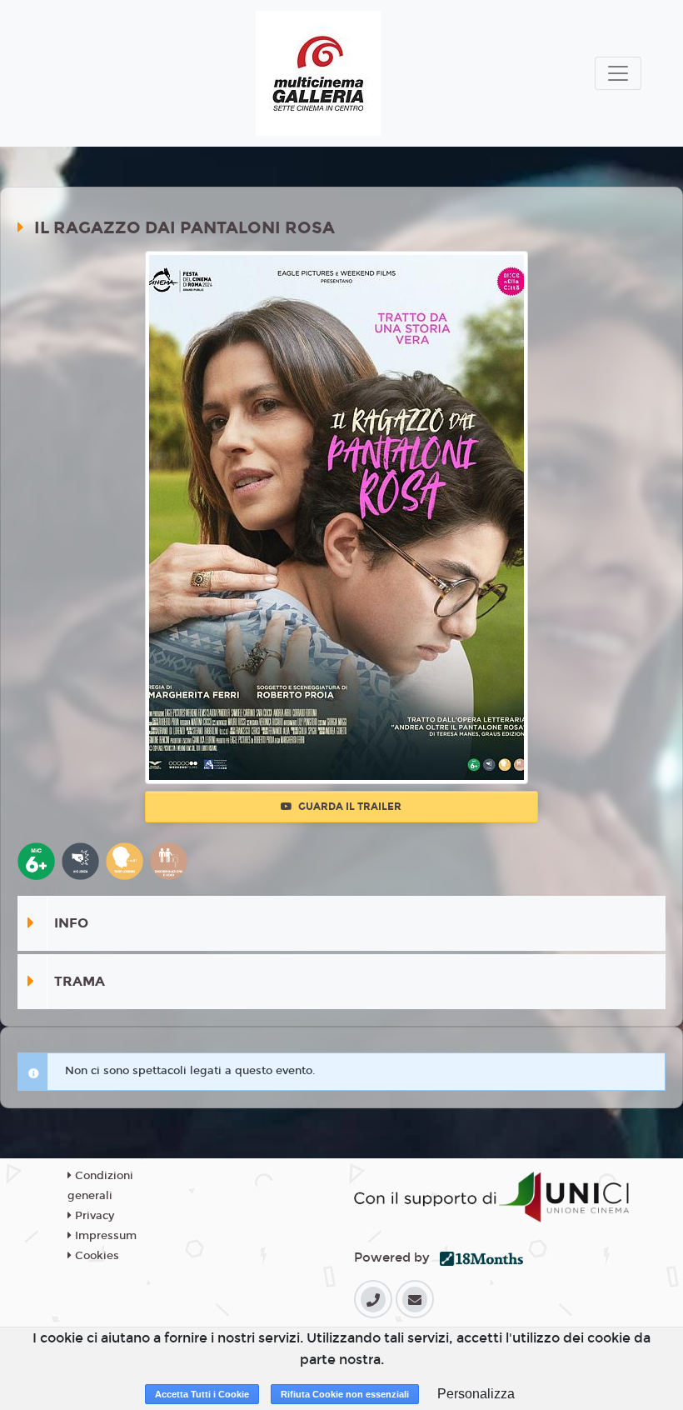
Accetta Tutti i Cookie (202, 1394)
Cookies (95, 1255)
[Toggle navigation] (618, 73)
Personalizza (476, 1394)
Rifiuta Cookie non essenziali (345, 1394)
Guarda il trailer (348, 806)
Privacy (93, 1215)
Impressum (104, 1235)
